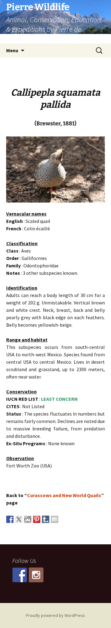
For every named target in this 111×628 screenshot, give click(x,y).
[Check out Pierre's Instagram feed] (36, 574)
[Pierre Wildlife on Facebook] (19, 574)
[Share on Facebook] (10, 519)
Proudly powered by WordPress (55, 615)
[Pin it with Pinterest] (36, 519)
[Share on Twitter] (19, 519)
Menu (12, 50)
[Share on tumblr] (45, 519)
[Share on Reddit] (27, 519)
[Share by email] (54, 519)
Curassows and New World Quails (64, 495)
